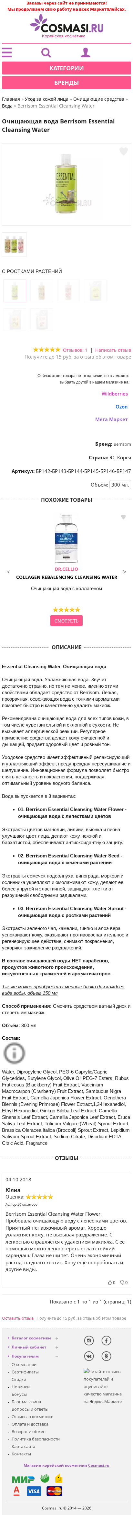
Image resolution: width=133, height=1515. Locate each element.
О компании (24, 1364)
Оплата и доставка (30, 1424)
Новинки (21, 1387)
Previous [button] (8, 571)
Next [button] (124, 571)
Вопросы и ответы (30, 1409)
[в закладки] (123, 151)
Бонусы (19, 1394)
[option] (66, 570)
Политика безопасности (36, 1439)
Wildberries (115, 393)
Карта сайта (23, 1446)
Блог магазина (26, 1402)
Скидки (19, 1379)
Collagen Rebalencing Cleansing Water (66, 573)
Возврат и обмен (29, 1431)
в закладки (123, 517)
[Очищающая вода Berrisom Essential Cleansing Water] (66, 219)
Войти (85, 54)
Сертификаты (25, 1372)
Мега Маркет (111, 419)
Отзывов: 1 (75, 350)
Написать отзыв (113, 350)
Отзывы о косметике (32, 1416)
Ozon (122, 406)
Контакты (21, 1454)
